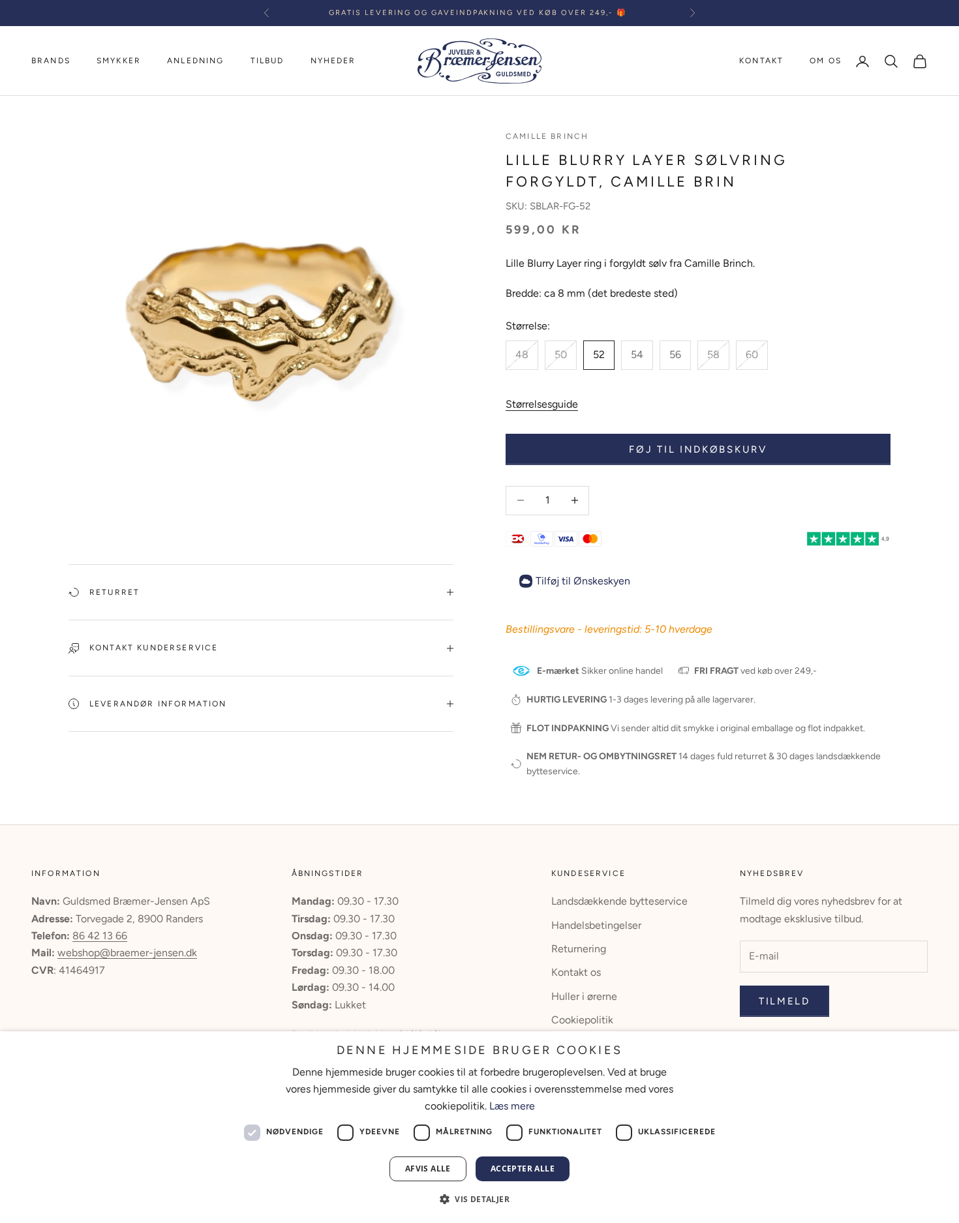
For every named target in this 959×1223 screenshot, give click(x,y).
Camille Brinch (547, 136)
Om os (826, 60)
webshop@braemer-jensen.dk (127, 952)
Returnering (578, 949)
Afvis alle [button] (428, 1168)
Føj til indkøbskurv (698, 449)
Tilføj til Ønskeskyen (583, 581)
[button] (479, 1199)
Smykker (119, 60)
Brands (50, 60)
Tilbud (267, 60)
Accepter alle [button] (523, 1168)
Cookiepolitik (582, 1020)
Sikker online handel (600, 670)
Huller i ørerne (584, 996)
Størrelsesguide (542, 404)
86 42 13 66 (99, 935)
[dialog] (479, 1127)
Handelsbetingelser (596, 925)
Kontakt (761, 60)
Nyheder (333, 60)
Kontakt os (576, 972)
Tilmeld (784, 1001)
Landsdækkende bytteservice (619, 901)
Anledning (195, 60)
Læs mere (512, 1106)
